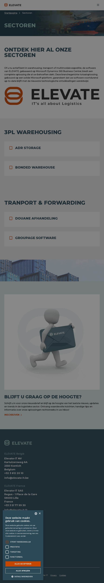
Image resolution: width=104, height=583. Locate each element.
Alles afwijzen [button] (23, 571)
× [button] (40, 513)
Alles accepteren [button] (23, 564)
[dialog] (52, 291)
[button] (23, 576)
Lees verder (21, 536)
